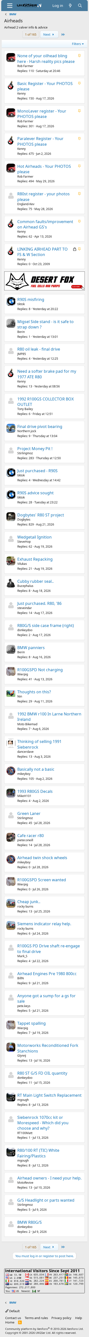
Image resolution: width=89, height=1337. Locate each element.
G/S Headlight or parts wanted (45, 1200)
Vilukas (22, 564)
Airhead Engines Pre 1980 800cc (47, 973)
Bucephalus (25, 586)
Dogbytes (23, 519)
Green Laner (29, 813)
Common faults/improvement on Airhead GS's (45, 224)
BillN (20, 978)
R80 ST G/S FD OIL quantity (42, 1073)
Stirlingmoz (25, 453)
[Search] (80, 5)
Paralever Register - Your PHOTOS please (40, 141)
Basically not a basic (35, 769)
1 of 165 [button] (30, 34)
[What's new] (70, 5)
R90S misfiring (30, 299)
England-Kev (25, 204)
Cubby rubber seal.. (35, 581)
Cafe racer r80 (30, 835)
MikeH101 (24, 796)
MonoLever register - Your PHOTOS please (41, 113)
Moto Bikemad (27, 724)
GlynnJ (21, 1055)
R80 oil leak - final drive (38, 349)
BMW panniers (31, 647)
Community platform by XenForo (44, 1329)
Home (9, 1322)
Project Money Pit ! (34, 448)
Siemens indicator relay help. (44, 923)
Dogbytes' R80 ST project (40, 515)
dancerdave (25, 752)
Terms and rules (36, 1318)
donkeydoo (24, 630)
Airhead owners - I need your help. (49, 1178)
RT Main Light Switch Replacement (49, 1095)
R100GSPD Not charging (40, 669)
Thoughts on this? (34, 692)
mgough (23, 1100)
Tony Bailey (25, 409)
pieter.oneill (25, 840)
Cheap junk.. (28, 901)
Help (78, 1318)
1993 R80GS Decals (35, 791)
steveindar (24, 608)
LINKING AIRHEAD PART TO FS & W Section (42, 251)
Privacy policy (61, 1318)
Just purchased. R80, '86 (39, 603)
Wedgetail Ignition (34, 537)
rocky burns (25, 906)
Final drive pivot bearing (39, 426)
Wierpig (22, 674)
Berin (21, 332)
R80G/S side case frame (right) (45, 625)
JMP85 (21, 354)
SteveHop (24, 542)
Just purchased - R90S (37, 470)
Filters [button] (76, 44)
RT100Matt (24, 1133)
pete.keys (23, 1006)
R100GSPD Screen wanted (41, 879)
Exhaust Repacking (35, 559)
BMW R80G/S (29, 1222)
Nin (19, 696)
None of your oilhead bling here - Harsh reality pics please (46, 58)
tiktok (21, 304)
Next (47, 34)
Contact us (13, 1318)
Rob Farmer (25, 66)
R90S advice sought (35, 493)
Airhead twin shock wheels (42, 857)
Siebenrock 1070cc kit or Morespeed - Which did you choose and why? (42, 1123)
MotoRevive (25, 1183)
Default (14, 1311)
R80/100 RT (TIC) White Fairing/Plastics (38, 1153)
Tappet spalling (31, 1023)
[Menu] (10, 6)
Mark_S (22, 956)
